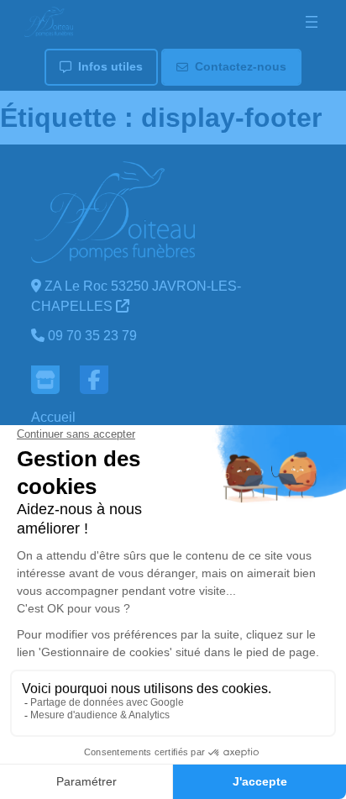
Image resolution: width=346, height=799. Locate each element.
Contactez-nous (240, 66)
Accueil (53, 417)
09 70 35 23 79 (92, 336)
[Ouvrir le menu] (311, 22)
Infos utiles (110, 66)
